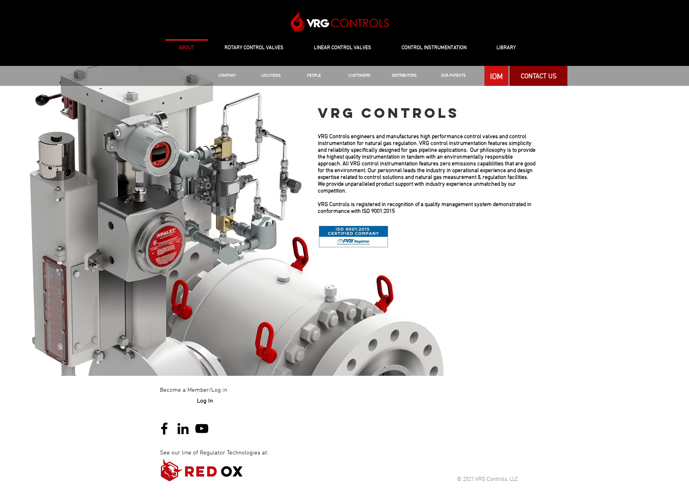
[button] (404, 76)
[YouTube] (202, 429)
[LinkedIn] (183, 429)
